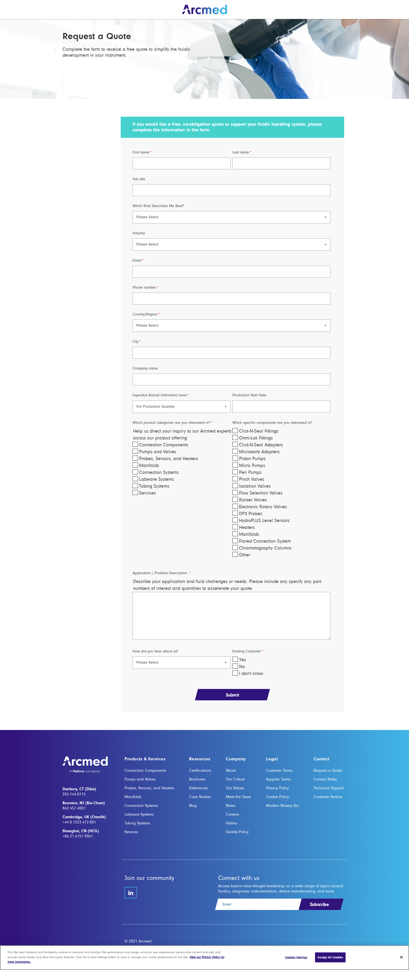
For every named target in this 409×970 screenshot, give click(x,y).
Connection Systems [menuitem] (141, 805)
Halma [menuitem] (231, 823)
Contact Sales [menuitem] (325, 779)
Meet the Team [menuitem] (238, 796)
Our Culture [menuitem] (235, 779)
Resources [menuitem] (199, 759)
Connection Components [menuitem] (145, 770)
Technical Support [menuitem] (329, 788)
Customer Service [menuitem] (328, 796)
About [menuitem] (231, 770)
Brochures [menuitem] (197, 779)
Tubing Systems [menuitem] (137, 823)
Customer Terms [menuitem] (279, 770)
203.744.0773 (74, 794)
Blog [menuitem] (193, 805)
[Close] (401, 957)
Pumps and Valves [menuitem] (140, 779)
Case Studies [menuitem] (200, 796)
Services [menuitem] (131, 832)
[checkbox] (182, 469)
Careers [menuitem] (232, 814)
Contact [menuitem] (321, 759)
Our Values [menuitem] (235, 788)
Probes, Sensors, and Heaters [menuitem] (149, 788)
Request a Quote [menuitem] (328, 770)
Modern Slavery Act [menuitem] (282, 805)
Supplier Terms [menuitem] (278, 779)
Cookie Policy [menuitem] (277, 796)
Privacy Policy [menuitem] (277, 788)
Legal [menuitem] (272, 759)
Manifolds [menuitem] (132, 796)
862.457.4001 (74, 808)
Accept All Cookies (330, 957)
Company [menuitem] (236, 759)
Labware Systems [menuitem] (139, 814)
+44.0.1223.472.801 (79, 822)
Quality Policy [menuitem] (237, 832)
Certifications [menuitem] (200, 770)
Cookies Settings (296, 957)
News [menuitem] (230, 805)
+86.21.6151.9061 (77, 836)
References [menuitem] (198, 788)
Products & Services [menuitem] (144, 759)
